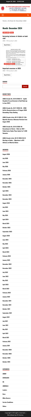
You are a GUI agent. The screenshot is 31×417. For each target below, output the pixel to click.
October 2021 (6, 309)
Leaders (5, 390)
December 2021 (7, 301)
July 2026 (5, 158)
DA (3, 382)
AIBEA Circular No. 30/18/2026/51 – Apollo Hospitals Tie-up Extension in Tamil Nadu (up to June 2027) (15, 101)
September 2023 (7, 232)
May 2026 (5, 166)
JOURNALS (5, 386)
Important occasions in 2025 (15, 57)
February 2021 (7, 341)
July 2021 (5, 321)
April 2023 (5, 248)
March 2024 (6, 223)
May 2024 (5, 215)
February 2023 (7, 256)
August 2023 (6, 236)
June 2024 (5, 211)
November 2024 (7, 199)
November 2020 (7, 354)
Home (5, 21)
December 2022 (7, 264)
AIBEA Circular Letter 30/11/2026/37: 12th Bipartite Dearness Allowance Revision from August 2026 (15, 119)
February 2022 (7, 293)
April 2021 (5, 333)
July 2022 (5, 272)
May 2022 (5, 280)
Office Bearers (7, 398)
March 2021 (6, 337)
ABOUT (4, 374)
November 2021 (7, 305)
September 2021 (7, 313)
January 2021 (6, 346)
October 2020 (6, 358)
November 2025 (7, 183)
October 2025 (6, 187)
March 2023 (6, 252)
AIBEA (4, 41)
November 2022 (7, 268)
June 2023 (5, 240)
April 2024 (5, 219)
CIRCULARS (6, 32)
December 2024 (7, 195)
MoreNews (10, 415)
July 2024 (5, 207)
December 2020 (7, 350)
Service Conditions (8, 402)
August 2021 (6, 317)
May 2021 (5, 329)
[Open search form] (28, 15)
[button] (3, 15)
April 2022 (5, 284)
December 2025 (7, 179)
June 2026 (5, 162)
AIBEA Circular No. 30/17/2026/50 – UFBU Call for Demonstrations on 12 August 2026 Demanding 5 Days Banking (15, 110)
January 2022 (6, 297)
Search (5, 82)
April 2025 (5, 191)
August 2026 (6, 154)
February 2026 (7, 170)
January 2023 (6, 260)
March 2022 (6, 289)
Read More (8, 45)
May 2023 (5, 244)
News (11, 32)
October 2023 (6, 228)
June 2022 (5, 276)
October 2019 (6, 362)
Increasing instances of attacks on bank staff (15, 37)
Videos (4, 406)
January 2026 (6, 175)
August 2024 (6, 203)
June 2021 (5, 325)
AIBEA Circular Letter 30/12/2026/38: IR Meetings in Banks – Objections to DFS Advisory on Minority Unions (14, 140)
